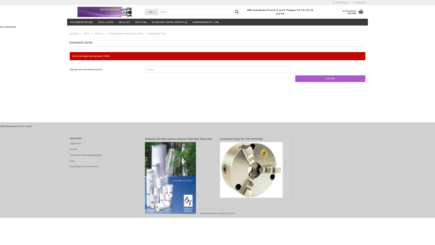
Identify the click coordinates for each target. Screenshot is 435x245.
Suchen (330, 78)
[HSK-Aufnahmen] (105, 12)
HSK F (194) (141, 22)
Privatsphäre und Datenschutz (84, 166)
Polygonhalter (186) (81, 22)
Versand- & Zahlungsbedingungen (86, 155)
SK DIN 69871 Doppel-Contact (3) (169, 22)
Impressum (75, 143)
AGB (72, 161)
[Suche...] (236, 12)
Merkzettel (360, 2)
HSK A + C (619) (105, 22)
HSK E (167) (124, 22)
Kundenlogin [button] (341, 2)
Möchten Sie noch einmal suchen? (86, 69)
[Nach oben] (426, 240)
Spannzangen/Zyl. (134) (206, 22)
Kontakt (73, 149)
